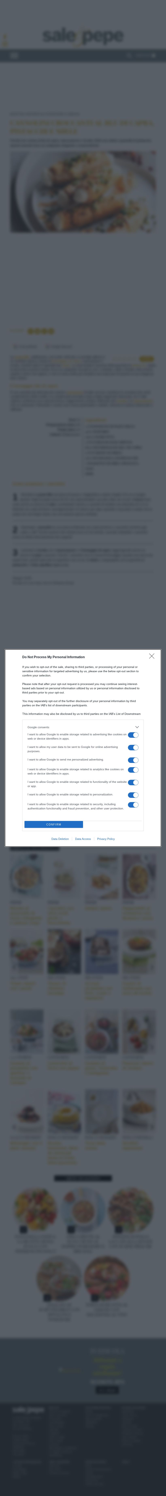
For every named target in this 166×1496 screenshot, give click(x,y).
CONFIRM (53, 824)
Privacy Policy (106, 838)
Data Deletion (60, 838)
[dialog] (83, 748)
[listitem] (83, 727)
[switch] (133, 735)
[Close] (153, 657)
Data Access (83, 838)
